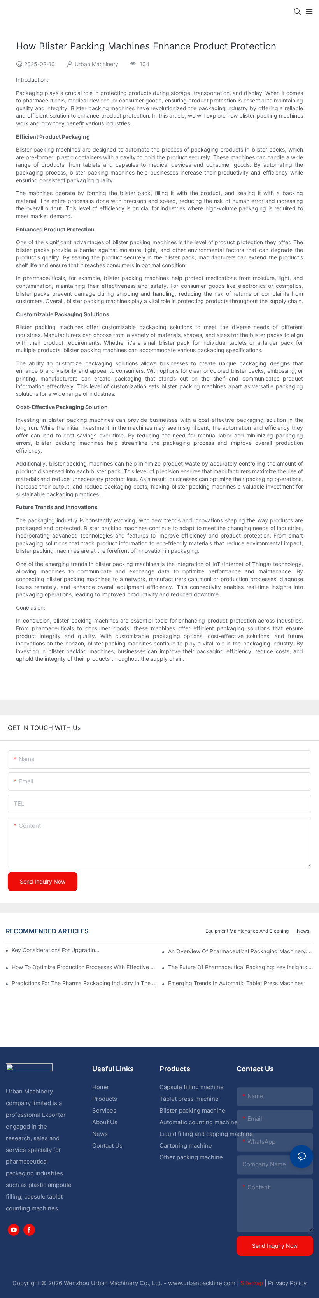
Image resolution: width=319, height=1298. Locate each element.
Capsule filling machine (192, 1087)
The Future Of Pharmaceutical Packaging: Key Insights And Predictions (240, 967)
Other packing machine (191, 1157)
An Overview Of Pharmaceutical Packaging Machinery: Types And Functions (240, 951)
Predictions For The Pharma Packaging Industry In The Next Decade (84, 983)
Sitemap (251, 1283)
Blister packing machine (192, 1110)
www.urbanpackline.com (201, 1283)
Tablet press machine (189, 1098)
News (303, 931)
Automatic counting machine (199, 1122)
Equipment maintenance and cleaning (247, 931)
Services (104, 1110)
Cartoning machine (186, 1145)
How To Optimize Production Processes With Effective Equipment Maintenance (84, 967)
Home (100, 1087)
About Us (104, 1122)
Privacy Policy (287, 1283)
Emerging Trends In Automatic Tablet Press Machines (235, 983)
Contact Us (107, 1145)
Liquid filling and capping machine (206, 1134)
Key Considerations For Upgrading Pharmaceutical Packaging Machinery (56, 950)
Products (104, 1098)
